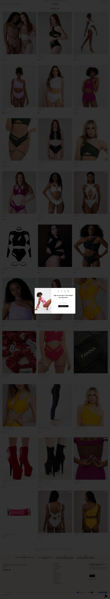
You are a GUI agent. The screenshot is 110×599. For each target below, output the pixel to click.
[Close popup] (74, 287)
